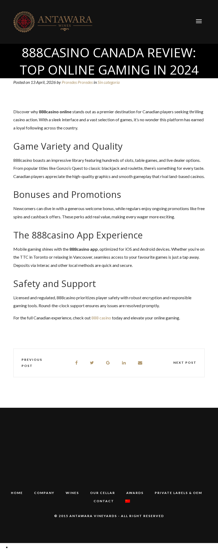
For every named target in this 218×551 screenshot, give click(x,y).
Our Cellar (102, 493)
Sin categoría (109, 82)
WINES (72, 493)
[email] (140, 363)
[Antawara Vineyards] (53, 21)
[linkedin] (124, 363)
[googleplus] (108, 363)
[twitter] (92, 363)
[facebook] (76, 363)
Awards (135, 493)
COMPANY (44, 493)
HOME (17, 493)
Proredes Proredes (77, 82)
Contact (104, 501)
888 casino (101, 317)
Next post (184, 363)
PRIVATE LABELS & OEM (178, 493)
